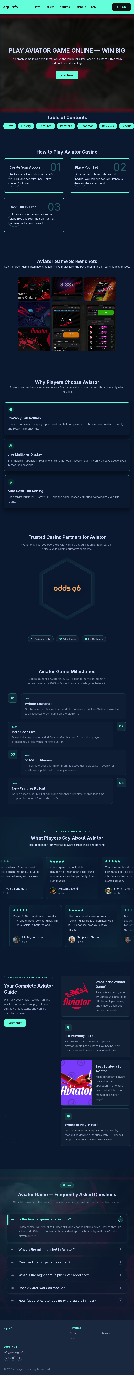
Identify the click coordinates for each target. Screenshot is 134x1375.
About (73, 1333)
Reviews (108, 126)
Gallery (49, 7)
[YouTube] (12, 1358)
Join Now (67, 75)
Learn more (15, 1022)
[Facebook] (19, 1358)
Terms (73, 1338)
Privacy (106, 1333)
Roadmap (87, 126)
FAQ (93, 7)
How (37, 7)
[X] (6, 1358)
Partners (80, 7)
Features (64, 7)
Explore (121, 7)
